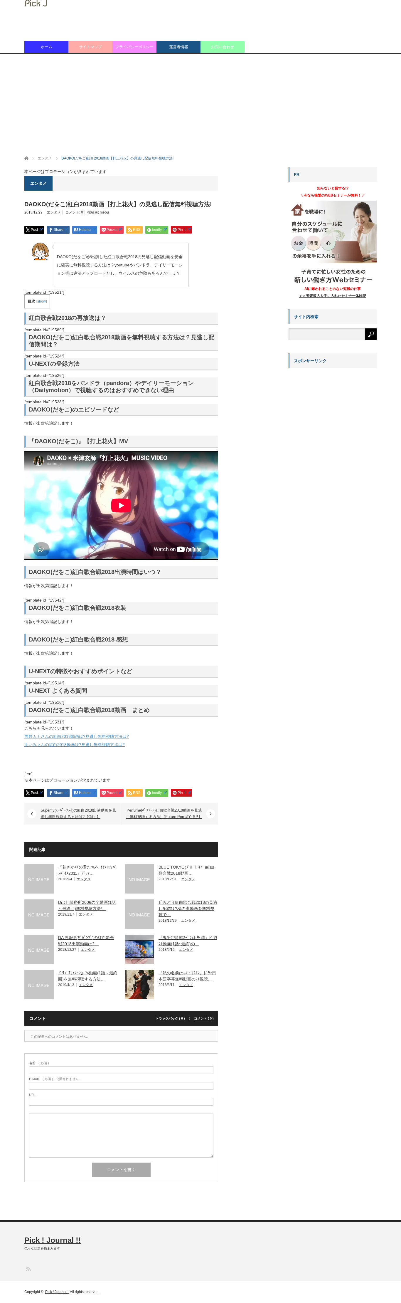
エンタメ (54, 212)
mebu (104, 212)
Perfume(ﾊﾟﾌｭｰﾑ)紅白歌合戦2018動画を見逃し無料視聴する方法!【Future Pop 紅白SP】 (164, 813)
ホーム (46, 47)
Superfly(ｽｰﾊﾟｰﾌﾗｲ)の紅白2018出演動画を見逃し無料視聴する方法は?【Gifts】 (78, 813)
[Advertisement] (200, 105)
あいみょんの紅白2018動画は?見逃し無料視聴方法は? (74, 744)
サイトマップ (90, 47)
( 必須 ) (39, 1063)
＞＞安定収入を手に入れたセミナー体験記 (332, 296)
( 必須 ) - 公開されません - (55, 1079)
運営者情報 (178, 47)
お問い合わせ (222, 47)
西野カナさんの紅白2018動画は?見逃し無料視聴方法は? (76, 736)
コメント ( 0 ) (204, 1018)
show (41, 301)
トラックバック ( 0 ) (170, 1018)
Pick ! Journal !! (52, 1240)
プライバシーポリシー (134, 47)
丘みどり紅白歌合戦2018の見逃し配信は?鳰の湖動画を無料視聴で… (188, 908)
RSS (28, 1268)
